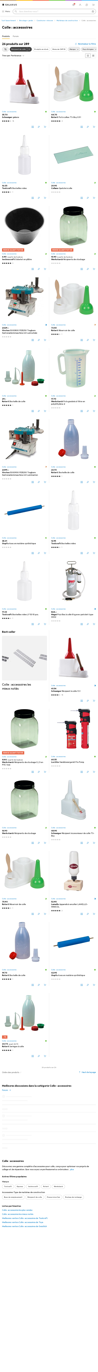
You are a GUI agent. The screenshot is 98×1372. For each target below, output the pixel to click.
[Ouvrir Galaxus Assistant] (87, 5)
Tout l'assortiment (8, 21)
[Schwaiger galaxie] (24, 96)
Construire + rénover (45, 21)
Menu (7, 11)
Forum (5, 1090)
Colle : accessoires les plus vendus (17, 1182)
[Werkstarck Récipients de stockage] (24, 812)
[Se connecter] (80, 4)
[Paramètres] (73, 5)
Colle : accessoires (9, 112)
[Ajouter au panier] (45, 127)
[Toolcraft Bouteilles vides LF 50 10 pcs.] (24, 593)
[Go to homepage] (9, 4)
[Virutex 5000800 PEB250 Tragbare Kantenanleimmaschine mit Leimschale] (24, 309)
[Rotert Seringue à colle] (24, 1025)
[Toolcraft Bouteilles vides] (24, 167)
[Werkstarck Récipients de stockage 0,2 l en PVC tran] (24, 741)
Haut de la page (89, 1072)
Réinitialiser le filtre (87, 44)
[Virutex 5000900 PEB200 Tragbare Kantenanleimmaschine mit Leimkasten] (24, 451)
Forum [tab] (16, 36)
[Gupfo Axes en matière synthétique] (24, 522)
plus (72, 1141)
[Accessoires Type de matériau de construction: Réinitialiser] (29, 49)
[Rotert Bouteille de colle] (24, 380)
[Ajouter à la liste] (39, 127)
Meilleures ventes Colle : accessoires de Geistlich (24, 1198)
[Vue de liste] (93, 56)
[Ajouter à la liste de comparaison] (33, 127)
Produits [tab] (6, 36)
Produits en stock (41, 49)
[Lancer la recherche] (16, 11)
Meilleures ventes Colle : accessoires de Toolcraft (25, 1190)
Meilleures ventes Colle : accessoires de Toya (22, 1194)
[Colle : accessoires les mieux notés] (24, 660)
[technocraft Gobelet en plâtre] (24, 238)
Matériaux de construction (67, 21)
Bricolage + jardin (26, 21)
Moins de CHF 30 (59, 49)
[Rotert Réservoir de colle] (24, 883)
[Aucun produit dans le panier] (93, 5)
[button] (46, 112)
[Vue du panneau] (88, 56)
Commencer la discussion (51, 1097)
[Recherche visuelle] (93, 11)
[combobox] (5, 49)
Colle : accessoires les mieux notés (17, 1186)
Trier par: (6, 55)
